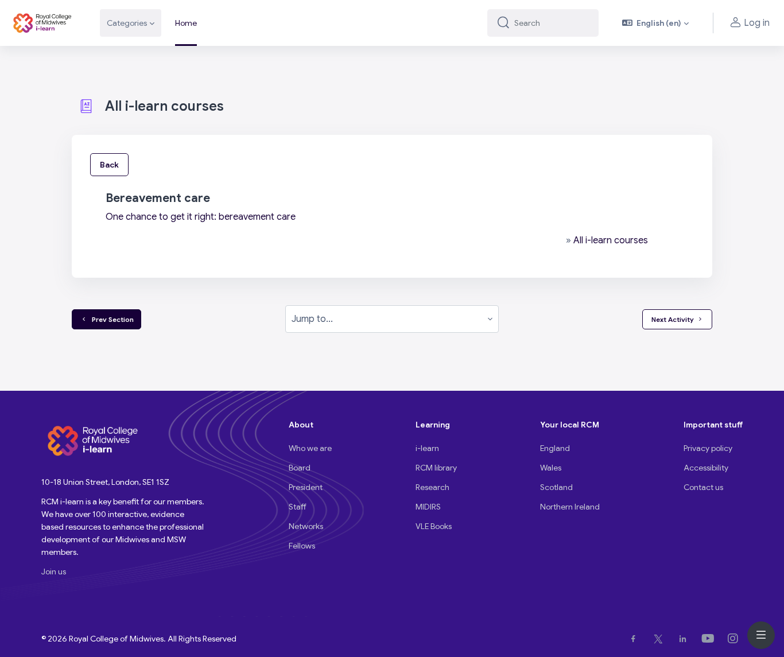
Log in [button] (757, 23)
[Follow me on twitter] (661, 638)
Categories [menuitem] (127, 23)
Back (109, 165)
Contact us (703, 487)
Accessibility (706, 467)
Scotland (556, 487)
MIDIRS (428, 507)
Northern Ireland (570, 507)
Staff (297, 507)
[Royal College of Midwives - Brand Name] (43, 23)
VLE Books (434, 526)
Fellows (302, 546)
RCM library (436, 467)
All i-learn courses (610, 240)
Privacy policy (708, 448)
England (555, 448)
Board (300, 467)
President (306, 487)
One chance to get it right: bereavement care (201, 217)
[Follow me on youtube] (710, 638)
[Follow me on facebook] (635, 638)
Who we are (310, 448)
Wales (550, 467)
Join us (53, 571)
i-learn (427, 448)
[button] (655, 23)
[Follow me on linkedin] (685, 638)
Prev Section (111, 319)
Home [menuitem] (186, 23)
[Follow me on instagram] (735, 638)
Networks (306, 526)
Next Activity (673, 319)
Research (432, 487)
